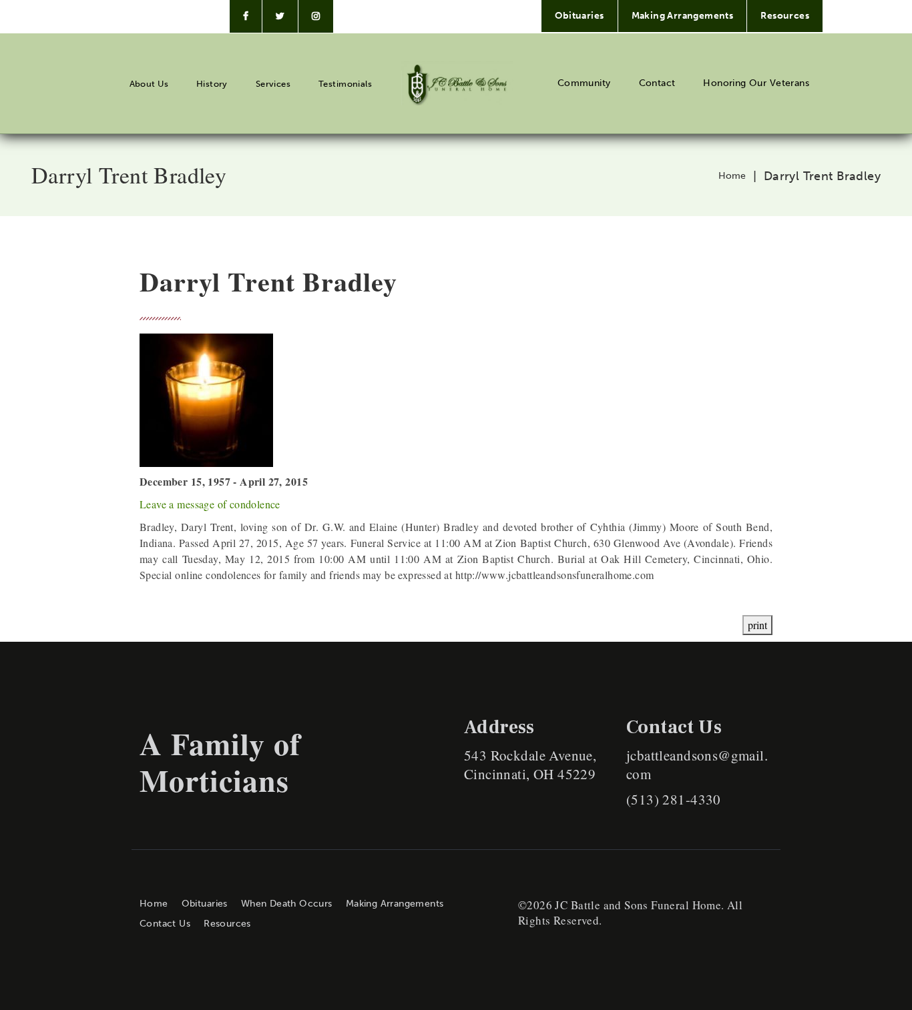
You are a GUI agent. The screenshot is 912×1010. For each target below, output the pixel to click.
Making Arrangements (683, 15)
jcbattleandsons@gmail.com (697, 764)
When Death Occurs (286, 903)
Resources (784, 15)
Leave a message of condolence (210, 504)
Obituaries (579, 15)
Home (732, 176)
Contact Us (165, 923)
